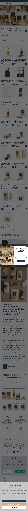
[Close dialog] (26, 247)
